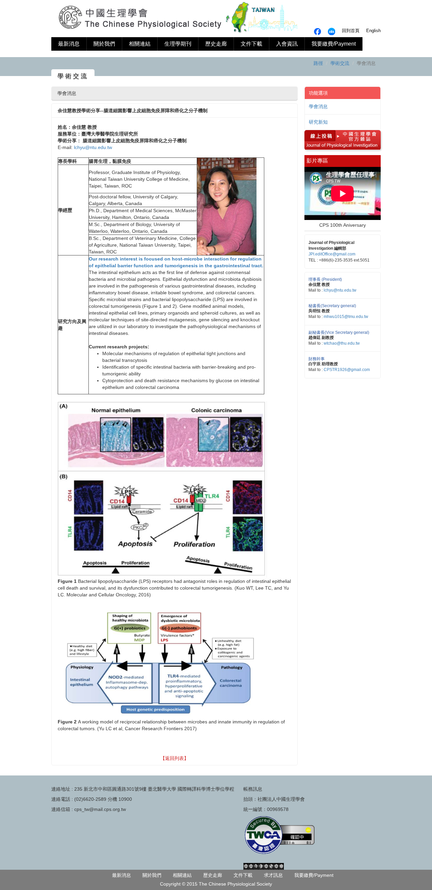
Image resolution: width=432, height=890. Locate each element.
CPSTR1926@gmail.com (347, 369)
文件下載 (251, 44)
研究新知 (318, 122)
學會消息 (318, 106)
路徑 (318, 63)
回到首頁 (350, 30)
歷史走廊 (216, 44)
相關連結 (140, 44)
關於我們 (104, 44)
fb (331, 31)
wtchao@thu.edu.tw (342, 343)
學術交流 (339, 63)
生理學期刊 (177, 44)
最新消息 (69, 44)
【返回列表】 (174, 758)
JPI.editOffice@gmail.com (331, 254)
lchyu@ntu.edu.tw (93, 147)
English (373, 30)
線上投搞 (318, 135)
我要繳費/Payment (334, 44)
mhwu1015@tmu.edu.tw (346, 316)
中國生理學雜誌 (357, 135)
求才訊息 (273, 875)
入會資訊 (287, 44)
